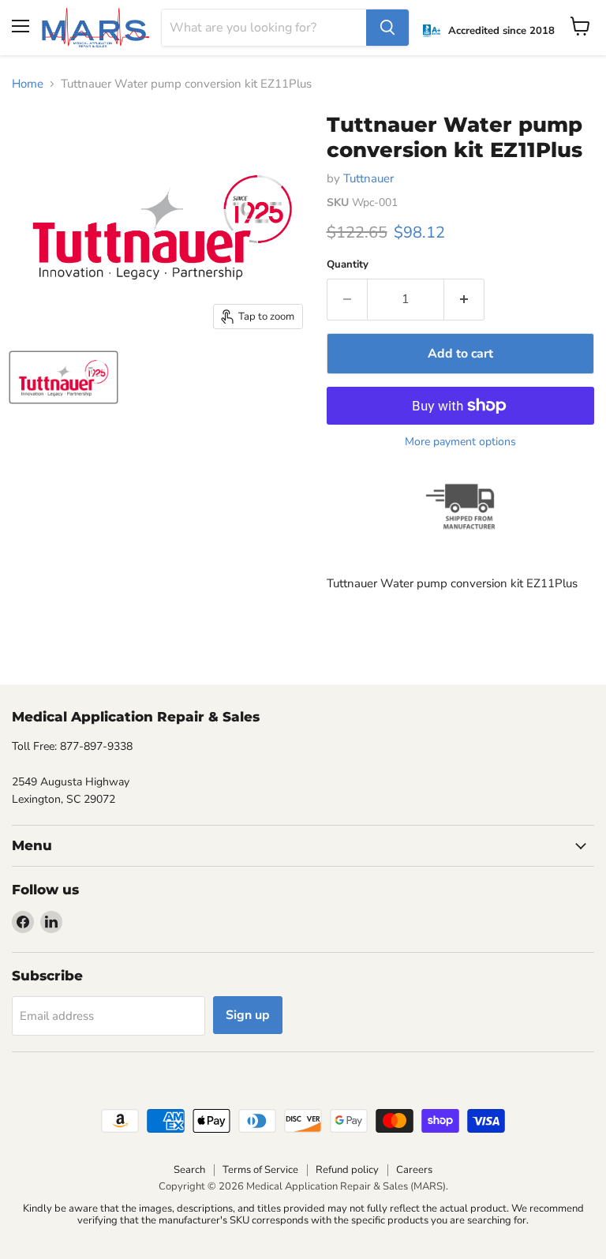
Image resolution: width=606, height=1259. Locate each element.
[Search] (387, 27)
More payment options (460, 442)
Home (27, 84)
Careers (414, 1170)
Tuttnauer (368, 178)
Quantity (347, 265)
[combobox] (264, 27)
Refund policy (347, 1170)
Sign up (248, 1015)
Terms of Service (260, 1170)
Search (189, 1170)
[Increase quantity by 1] (464, 299)
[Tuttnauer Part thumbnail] (63, 377)
